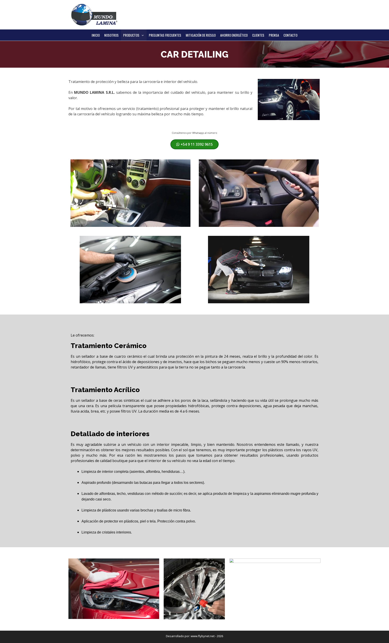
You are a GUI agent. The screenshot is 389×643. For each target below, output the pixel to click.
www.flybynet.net (203, 636)
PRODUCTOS (131, 35)
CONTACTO (290, 35)
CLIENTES (258, 35)
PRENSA (274, 35)
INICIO (96, 35)
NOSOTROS (111, 35)
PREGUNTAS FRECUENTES (165, 35)
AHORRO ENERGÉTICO (234, 35)
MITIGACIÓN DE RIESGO (201, 35)
